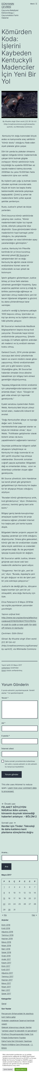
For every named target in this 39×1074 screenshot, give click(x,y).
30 (9, 910)
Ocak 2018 (6, 956)
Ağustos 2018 (7, 932)
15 (4, 898)
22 (4, 904)
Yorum (5, 698)
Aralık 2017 (6, 959)
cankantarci (6, 668)
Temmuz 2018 (7, 935)
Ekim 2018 (6, 925)
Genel (4, 670)
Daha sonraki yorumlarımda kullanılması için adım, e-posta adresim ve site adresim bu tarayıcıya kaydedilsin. (21, 764)
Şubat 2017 (6, 994)
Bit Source (21, 255)
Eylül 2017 (6, 970)
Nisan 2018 (6, 945)
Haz (33, 915)
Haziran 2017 (7, 980)
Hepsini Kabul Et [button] (21, 1069)
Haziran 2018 (7, 939)
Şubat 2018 (6, 952)
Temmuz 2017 (7, 976)
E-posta (6, 736)
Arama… (5, 852)
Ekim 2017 (6, 966)
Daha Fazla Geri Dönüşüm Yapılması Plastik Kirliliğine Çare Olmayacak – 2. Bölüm (17, 1044)
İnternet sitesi (8, 749)
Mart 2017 (6, 990)
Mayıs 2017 (6, 983)
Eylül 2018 (6, 928)
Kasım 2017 (6, 963)
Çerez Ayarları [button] (8, 1069)
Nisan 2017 (6, 987)
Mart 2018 (6, 949)
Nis (5, 915)
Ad (3, 723)
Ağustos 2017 (7, 973)
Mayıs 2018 (6, 942)
